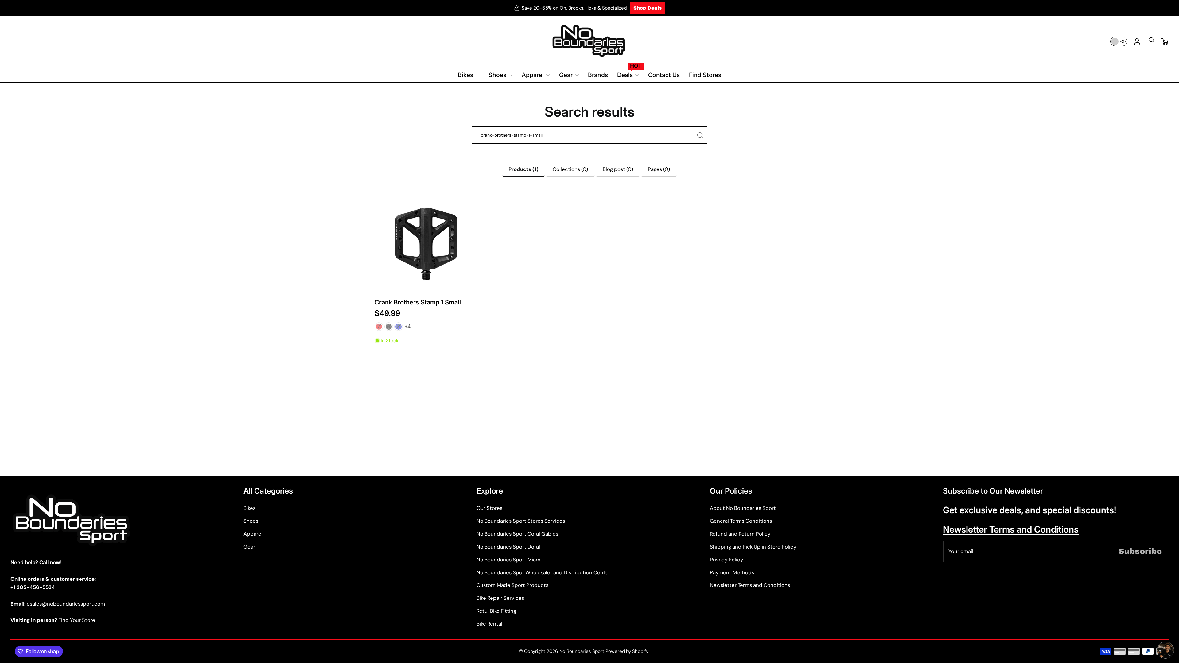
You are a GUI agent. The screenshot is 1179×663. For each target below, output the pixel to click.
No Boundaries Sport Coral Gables (517, 533)
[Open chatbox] (1165, 650)
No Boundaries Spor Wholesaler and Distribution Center (543, 572)
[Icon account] (1137, 41)
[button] (1151, 42)
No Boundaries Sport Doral (508, 546)
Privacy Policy (726, 559)
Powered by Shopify (626, 651)
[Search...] (700, 135)
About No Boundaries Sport (743, 508)
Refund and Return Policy (740, 533)
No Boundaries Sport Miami (509, 559)
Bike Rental (489, 623)
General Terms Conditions (741, 521)
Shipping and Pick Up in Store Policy (753, 546)
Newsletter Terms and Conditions (750, 585)
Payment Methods (732, 572)
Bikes (249, 508)
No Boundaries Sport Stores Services (521, 521)
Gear (249, 546)
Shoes (250, 521)
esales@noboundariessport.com (66, 603)
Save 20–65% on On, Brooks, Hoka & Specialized (574, 8)
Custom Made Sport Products (512, 585)
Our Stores (489, 508)
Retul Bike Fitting (496, 610)
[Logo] (589, 41)
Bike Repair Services (500, 598)
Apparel (253, 533)
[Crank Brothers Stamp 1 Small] (426, 244)
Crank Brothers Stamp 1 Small (418, 302)
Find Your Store (76, 620)
